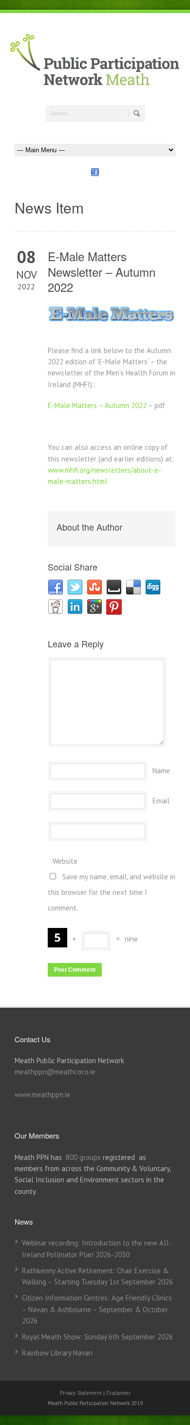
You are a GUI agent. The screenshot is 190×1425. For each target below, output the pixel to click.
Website (65, 861)
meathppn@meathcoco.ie (55, 1071)
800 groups (83, 1157)
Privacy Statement (81, 1392)
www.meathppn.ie (42, 1094)
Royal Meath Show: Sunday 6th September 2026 (97, 1336)
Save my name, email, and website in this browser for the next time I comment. (111, 892)
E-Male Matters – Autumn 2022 (97, 405)
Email (161, 800)
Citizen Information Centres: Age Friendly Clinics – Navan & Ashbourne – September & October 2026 (97, 1309)
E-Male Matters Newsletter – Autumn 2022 (101, 271)
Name (161, 770)
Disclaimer (118, 1392)
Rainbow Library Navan (57, 1352)
